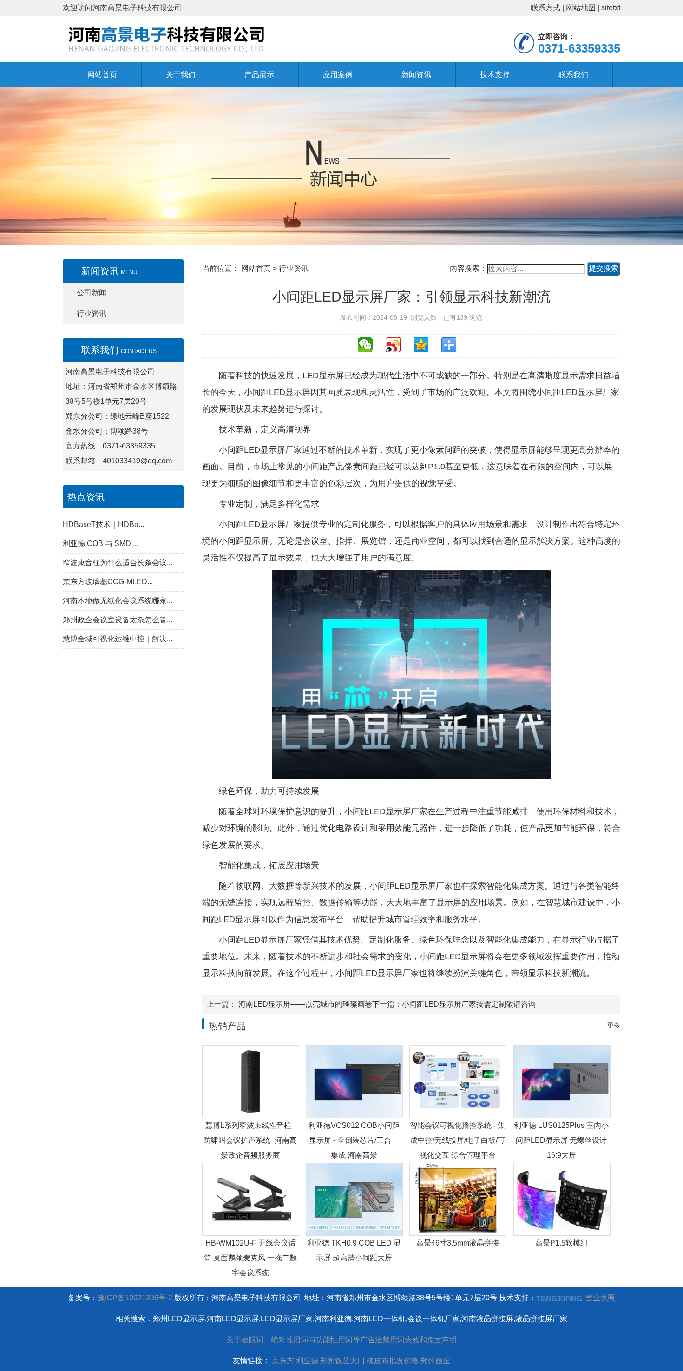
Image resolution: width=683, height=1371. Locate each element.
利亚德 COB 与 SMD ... (100, 543)
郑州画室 (435, 1360)
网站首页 (102, 75)
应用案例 (338, 75)
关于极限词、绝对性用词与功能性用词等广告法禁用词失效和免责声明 (341, 1340)
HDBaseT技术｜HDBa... (103, 524)
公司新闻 (91, 293)
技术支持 (495, 75)
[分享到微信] (369, 348)
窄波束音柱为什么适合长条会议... (117, 563)
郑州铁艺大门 (342, 1360)
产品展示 (259, 75)
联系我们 (573, 75)
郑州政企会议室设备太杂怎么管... (117, 620)
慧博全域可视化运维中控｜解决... (117, 639)
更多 (613, 1025)
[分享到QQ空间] (425, 348)
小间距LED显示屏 (277, 392)
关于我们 (181, 75)
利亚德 (307, 1360)
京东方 (283, 1360)
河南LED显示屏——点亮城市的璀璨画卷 (304, 1004)
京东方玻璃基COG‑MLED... (108, 582)
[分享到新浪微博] (397, 348)
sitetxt (610, 8)
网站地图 (581, 8)
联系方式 (545, 8)
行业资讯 (91, 313)
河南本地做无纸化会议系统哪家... (117, 601)
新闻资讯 (416, 75)
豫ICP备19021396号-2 (135, 1298)
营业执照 (600, 1298)
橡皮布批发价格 (393, 1360)
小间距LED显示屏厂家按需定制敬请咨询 (469, 1004)
